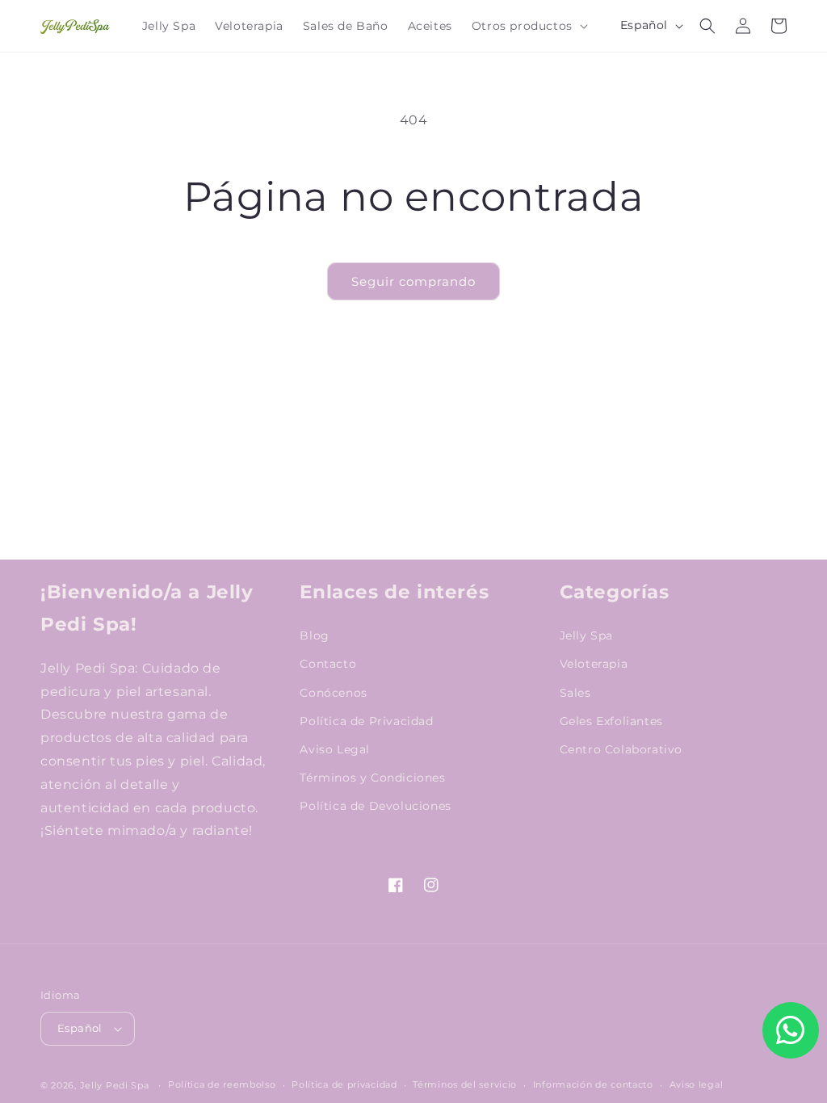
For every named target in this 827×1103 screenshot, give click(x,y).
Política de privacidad (344, 1084)
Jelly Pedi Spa (114, 1085)
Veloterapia (594, 663)
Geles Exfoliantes (611, 721)
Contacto (328, 663)
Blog (314, 635)
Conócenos (333, 693)
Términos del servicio (465, 1084)
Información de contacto (593, 1084)
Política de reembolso (222, 1084)
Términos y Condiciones (372, 777)
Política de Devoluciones (375, 806)
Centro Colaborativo (621, 749)
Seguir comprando (413, 281)
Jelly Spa (586, 635)
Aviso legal (697, 1084)
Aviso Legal (335, 749)
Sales (575, 693)
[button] (528, 26)
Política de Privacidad (366, 721)
